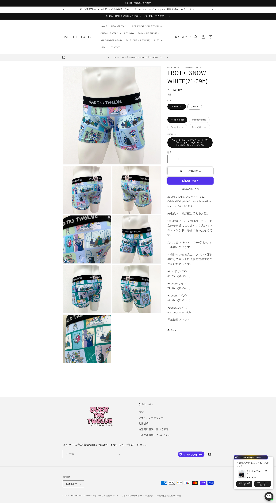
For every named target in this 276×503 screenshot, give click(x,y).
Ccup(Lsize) (178, 127)
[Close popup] (270, 460)
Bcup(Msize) (200, 120)
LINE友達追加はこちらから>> (155, 435)
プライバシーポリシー (151, 417)
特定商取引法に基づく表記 (154, 429)
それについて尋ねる (262, 483)
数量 (169, 152)
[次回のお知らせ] (212, 10)
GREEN (194, 106)
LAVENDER (176, 106)
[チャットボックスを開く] (268, 496)
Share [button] (174, 330)
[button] (146, 26)
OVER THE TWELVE (78, 495)
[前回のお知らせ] (63, 10)
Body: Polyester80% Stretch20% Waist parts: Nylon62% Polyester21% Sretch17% (190, 142)
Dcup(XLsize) (200, 127)
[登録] (119, 454)
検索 (141, 411)
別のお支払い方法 (190, 188)
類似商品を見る (244, 483)
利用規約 (144, 423)
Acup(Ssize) (177, 119)
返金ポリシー (112, 495)
